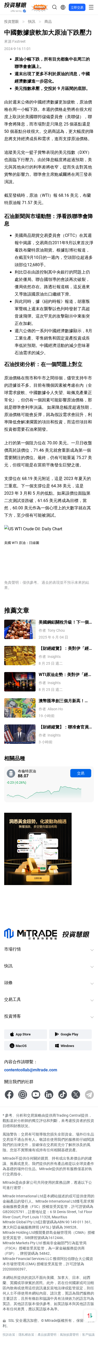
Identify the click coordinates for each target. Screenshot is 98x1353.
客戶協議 (88, 1334)
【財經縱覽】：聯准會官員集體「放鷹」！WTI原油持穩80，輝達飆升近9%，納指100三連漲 (66, 727)
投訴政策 (9, 1334)
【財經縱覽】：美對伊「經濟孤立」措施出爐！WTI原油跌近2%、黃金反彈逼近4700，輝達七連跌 (66, 648)
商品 (48, 21)
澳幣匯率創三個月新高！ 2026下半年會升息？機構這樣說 (64, 701)
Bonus (40, 7)
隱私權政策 (26, 1334)
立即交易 (77, 7)
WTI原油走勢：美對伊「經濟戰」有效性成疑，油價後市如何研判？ (66, 675)
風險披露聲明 (69, 1334)
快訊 (31, 21)
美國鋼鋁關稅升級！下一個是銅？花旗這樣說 (66, 622)
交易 (80, 773)
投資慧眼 (11, 21)
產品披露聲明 (47, 1334)
